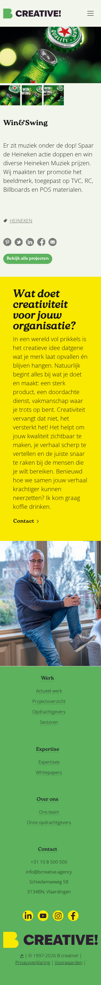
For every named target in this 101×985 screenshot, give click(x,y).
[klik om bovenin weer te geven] (10, 95)
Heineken (21, 220)
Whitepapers (49, 772)
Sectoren (49, 722)
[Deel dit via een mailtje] (52, 242)
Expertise (47, 749)
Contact (23, 521)
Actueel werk (49, 690)
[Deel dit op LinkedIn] (30, 242)
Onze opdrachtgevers (49, 822)
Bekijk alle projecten (28, 259)
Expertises (49, 762)
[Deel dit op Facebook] (41, 242)
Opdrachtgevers (48, 711)
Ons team (49, 812)
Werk (47, 678)
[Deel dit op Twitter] (19, 242)
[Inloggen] (22, 955)
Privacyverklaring (32, 962)
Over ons (47, 799)
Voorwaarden (68, 962)
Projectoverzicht (49, 701)
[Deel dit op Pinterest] (7, 242)
